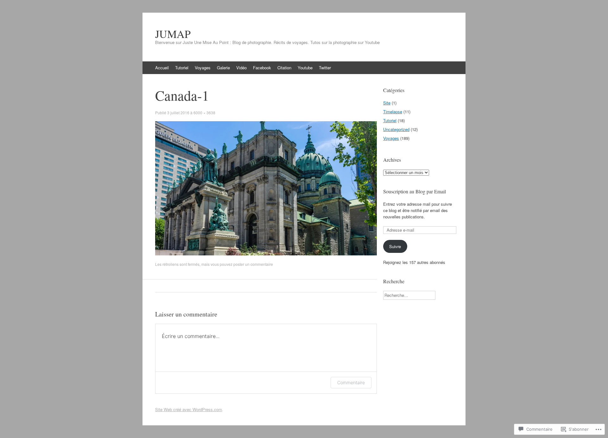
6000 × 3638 (204, 112)
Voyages (203, 68)
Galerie (223, 68)
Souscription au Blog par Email (414, 191)
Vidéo (241, 68)
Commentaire (351, 382)
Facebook (262, 68)
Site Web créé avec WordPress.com (188, 409)
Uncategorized (396, 129)
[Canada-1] (266, 254)
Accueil (162, 68)
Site (386, 103)
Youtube (305, 68)
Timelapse (392, 112)
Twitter (325, 68)
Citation (284, 68)
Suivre (395, 246)
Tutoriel (181, 68)
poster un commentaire (253, 264)
